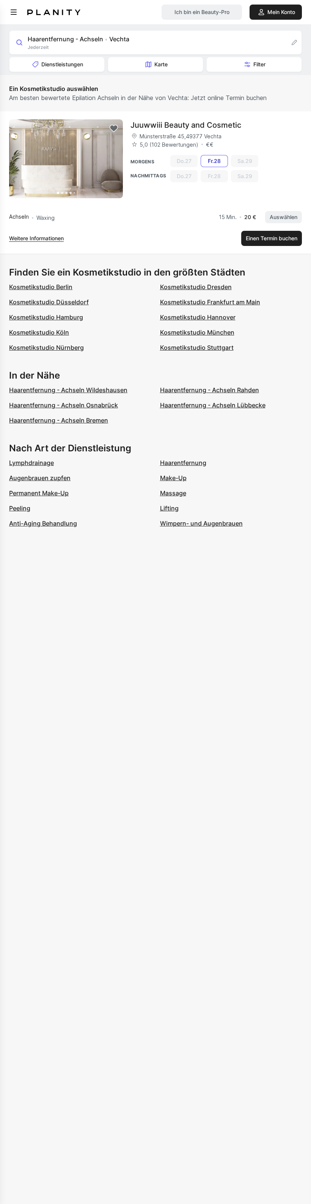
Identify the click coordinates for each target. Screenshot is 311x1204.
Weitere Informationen (36, 238)
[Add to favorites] (113, 128)
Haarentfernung (183, 463)
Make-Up (173, 478)
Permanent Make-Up (39, 493)
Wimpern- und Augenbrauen (201, 523)
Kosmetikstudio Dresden (196, 287)
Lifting (169, 508)
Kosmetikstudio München (197, 332)
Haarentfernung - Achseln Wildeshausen (68, 390)
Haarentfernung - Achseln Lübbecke (212, 405)
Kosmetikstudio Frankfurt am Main (210, 302)
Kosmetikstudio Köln (39, 332)
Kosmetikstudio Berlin (40, 287)
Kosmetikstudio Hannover (198, 317)
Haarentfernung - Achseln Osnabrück (63, 405)
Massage (173, 493)
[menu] (13, 12)
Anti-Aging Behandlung (43, 523)
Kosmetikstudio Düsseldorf (49, 302)
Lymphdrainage (31, 463)
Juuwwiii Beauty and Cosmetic (185, 125)
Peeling (19, 508)
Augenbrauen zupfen (40, 478)
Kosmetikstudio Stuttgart (197, 347)
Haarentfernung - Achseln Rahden (209, 390)
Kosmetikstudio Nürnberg (46, 347)
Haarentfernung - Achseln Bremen (58, 420)
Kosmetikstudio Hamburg (46, 317)
